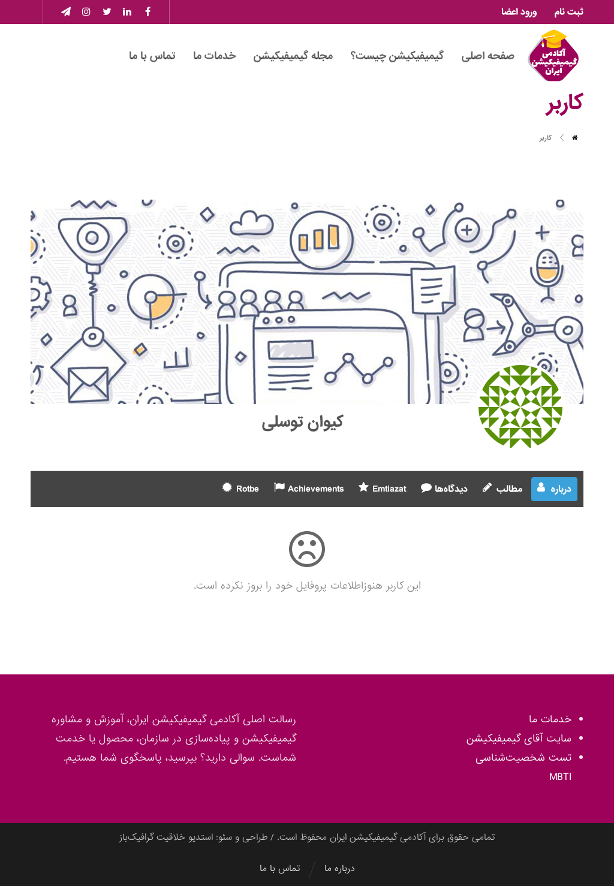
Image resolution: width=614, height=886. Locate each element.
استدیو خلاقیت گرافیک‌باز (166, 837)
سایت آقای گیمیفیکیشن (518, 739)
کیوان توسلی (303, 422)
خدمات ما (550, 720)
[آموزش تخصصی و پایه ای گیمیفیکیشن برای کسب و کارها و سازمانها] (553, 56)
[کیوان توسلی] (520, 407)
